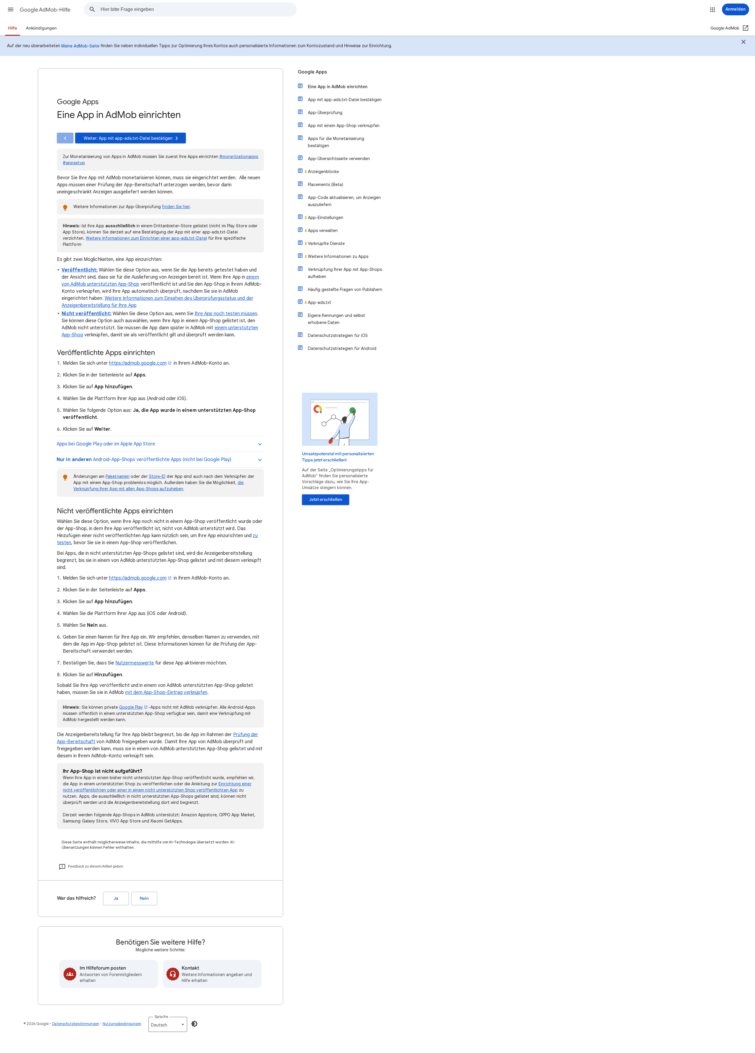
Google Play (131, 707)
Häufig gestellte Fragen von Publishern (345, 289)
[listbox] (167, 1024)
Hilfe (12, 28)
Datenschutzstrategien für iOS (338, 335)
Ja (116, 898)
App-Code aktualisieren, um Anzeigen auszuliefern (344, 201)
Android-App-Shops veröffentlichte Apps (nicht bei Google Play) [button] (144, 460)
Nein (144, 898)
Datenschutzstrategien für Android (342, 348)
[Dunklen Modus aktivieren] (194, 1024)
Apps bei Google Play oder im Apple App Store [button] (107, 444)
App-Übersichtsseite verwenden (339, 158)
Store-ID (157, 476)
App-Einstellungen (325, 217)
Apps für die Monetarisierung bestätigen (336, 142)
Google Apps (312, 72)
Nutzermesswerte (134, 663)
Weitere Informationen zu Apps (338, 256)
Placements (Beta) (325, 184)
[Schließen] (743, 43)
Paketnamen (117, 476)
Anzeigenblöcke (323, 171)
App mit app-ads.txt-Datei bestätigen (345, 99)
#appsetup (74, 162)
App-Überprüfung (325, 112)
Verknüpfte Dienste (326, 243)
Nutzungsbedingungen (122, 1023)
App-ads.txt (319, 302)
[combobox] (198, 9)
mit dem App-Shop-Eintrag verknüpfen (166, 692)
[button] (11, 9)
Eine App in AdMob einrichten (337, 86)
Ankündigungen (41, 28)
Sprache (161, 1016)
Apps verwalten (323, 230)
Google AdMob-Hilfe (45, 9)
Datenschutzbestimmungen (75, 1023)
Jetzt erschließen (325, 499)
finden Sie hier (176, 206)
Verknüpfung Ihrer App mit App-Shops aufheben (345, 273)
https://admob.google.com (138, 363)
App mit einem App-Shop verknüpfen (344, 125)
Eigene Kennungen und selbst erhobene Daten (336, 319)
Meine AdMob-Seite (80, 46)
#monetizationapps (238, 156)
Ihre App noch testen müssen (226, 314)
